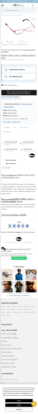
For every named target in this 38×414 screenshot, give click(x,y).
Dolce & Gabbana (17, 312)
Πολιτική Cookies (8, 363)
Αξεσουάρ (6, 167)
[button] (35, 27)
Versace (8, 312)
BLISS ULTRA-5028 (19, 15)
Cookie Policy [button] (25, 393)
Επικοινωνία (6, 345)
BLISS (14, 15)
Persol (14, 306)
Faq (2, 382)
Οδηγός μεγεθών (27, 104)
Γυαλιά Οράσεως (5, 315)
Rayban (3, 306)
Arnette (32, 306)
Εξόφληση (7, 131)
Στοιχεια (6, 127)
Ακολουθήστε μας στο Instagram (20, 295)
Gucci (2, 309)
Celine (3, 312)
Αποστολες (24, 127)
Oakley (9, 306)
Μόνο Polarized (11, 163)
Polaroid (26, 306)
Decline (19, 405)
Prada (7, 309)
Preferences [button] (30, 395)
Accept (19, 400)
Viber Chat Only (7, 334)
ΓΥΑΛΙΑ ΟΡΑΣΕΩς (8, 15)
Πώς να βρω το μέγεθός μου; (12, 122)
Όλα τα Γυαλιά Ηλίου (29, 312)
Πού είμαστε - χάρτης (9, 379)
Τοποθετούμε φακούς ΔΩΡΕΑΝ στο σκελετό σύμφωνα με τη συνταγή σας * (19, 92)
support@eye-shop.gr (9, 337)
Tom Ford (19, 309)
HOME (2, 15)
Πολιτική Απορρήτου (9, 359)
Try (14, 127)
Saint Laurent (26, 309)
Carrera (20, 306)
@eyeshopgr (20, 267)
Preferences (19, 409)
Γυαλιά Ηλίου (6, 352)
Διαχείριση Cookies (8, 367)
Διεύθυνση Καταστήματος (11, 348)
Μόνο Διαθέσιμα (11, 160)
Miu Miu (13, 309)
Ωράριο (4, 341)
